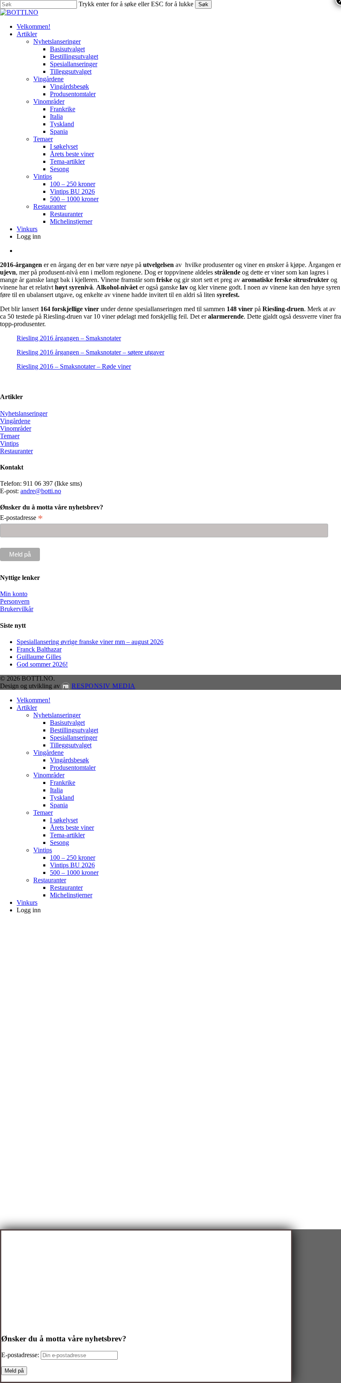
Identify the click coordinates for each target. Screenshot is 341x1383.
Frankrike (62, 782)
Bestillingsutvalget (74, 730)
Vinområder (15, 428)
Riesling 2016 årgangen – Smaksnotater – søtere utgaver (90, 352)
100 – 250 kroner (72, 857)
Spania (59, 805)
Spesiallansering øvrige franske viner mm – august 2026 (90, 641)
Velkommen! (33, 700)
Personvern (15, 601)
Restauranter (16, 450)
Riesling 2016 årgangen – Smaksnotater (69, 338)
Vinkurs (27, 902)
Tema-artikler (67, 835)
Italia (56, 790)
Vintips (9, 443)
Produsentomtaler (73, 767)
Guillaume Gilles (39, 656)
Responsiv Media (104, 685)
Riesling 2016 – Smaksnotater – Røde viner (74, 366)
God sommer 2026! (42, 664)
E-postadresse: (21, 1354)
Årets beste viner (72, 827)
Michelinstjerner (71, 895)
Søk (203, 4)
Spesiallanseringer (73, 737)
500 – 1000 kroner (74, 872)
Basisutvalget (67, 722)
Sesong (59, 842)
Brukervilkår (16, 608)
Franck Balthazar (39, 649)
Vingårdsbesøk (69, 760)
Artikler (27, 707)
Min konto (13, 593)
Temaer (10, 435)
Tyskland (62, 797)
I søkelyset (64, 820)
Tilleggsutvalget (70, 745)
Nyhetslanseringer (23, 413)
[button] (2, 924)
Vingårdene (15, 420)
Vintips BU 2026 (72, 865)
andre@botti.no (40, 490)
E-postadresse (21, 517)
